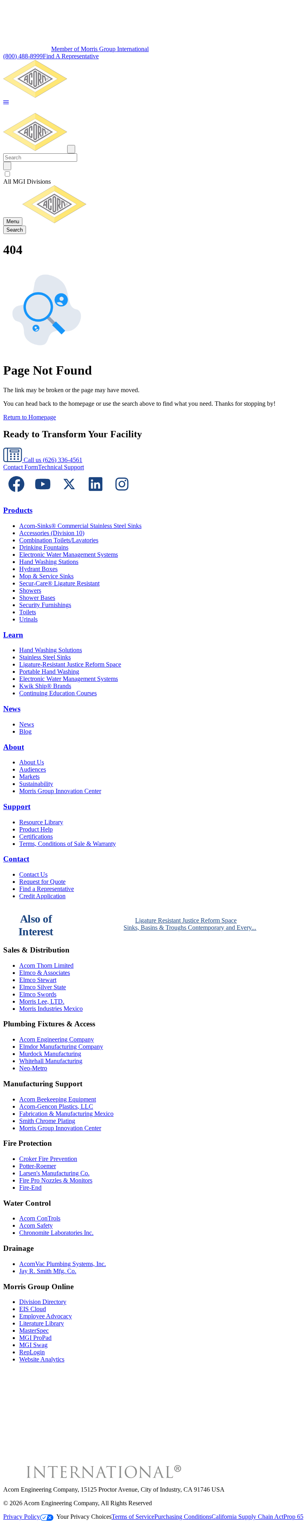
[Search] (7, 166)
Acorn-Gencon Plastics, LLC (56, 1106)
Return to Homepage (29, 417)
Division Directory (42, 1301)
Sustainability (36, 783)
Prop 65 (293, 1516)
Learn (13, 635)
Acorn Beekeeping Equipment (57, 1099)
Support (16, 806)
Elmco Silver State (42, 987)
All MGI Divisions (27, 181)
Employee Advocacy (45, 1316)
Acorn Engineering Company (56, 1039)
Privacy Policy (21, 1516)
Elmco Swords (37, 994)
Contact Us (33, 874)
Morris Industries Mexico (51, 1008)
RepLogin (32, 1352)
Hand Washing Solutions (50, 650)
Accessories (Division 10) (51, 533)
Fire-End (30, 1187)
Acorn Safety (36, 1225)
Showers (30, 590)
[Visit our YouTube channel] (43, 495)
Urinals (28, 619)
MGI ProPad (35, 1337)
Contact (16, 859)
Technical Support (61, 467)
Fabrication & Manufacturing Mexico (66, 1113)
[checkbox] (153, 174)
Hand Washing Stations (48, 561)
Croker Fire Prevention (48, 1158)
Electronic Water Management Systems (68, 554)
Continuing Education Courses (58, 693)
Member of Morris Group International (100, 49)
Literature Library (41, 1323)
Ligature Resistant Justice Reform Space (186, 920)
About (13, 747)
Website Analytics (41, 1359)
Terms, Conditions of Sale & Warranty (67, 843)
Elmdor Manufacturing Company (61, 1046)
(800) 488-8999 (23, 56)
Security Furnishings (45, 604)
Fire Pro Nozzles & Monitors (55, 1180)
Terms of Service (133, 1516)
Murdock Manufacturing (50, 1053)
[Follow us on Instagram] (122, 495)
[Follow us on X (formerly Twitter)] (69, 495)
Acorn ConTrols (39, 1218)
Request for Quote (42, 881)
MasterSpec (34, 1330)
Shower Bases (37, 597)
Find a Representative (46, 888)
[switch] (7, 174)
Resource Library (41, 822)
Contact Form (20, 467)
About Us (31, 762)
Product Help (36, 829)
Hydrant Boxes (38, 569)
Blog (25, 731)
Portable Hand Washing (49, 671)
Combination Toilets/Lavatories (58, 540)
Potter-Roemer (37, 1166)
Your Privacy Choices (84, 1516)
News (11, 708)
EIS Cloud (32, 1309)
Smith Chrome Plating (47, 1120)
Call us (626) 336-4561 (52, 459)
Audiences (32, 769)
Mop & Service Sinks (46, 576)
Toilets (27, 612)
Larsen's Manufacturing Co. (54, 1173)
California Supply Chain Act (247, 1516)
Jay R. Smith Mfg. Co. (47, 1271)
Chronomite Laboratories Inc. (56, 1232)
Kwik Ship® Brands (45, 686)
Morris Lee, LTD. (41, 1001)
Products (17, 510)
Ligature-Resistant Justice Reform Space (70, 664)
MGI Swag (33, 1344)
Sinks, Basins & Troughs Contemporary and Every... (190, 927)
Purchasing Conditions (182, 1516)
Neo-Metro (33, 1068)
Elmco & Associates (44, 972)
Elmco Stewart (37, 979)
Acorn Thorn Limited (46, 965)
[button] (6, 102)
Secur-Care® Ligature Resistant (59, 583)
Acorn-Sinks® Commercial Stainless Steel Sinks (80, 525)
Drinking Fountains (43, 547)
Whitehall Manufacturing (50, 1061)
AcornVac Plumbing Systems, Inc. (62, 1263)
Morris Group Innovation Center (60, 791)
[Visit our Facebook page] (16, 495)
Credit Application (42, 896)
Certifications (36, 836)
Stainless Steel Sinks (45, 657)
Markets (29, 776)
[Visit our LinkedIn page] (95, 495)
